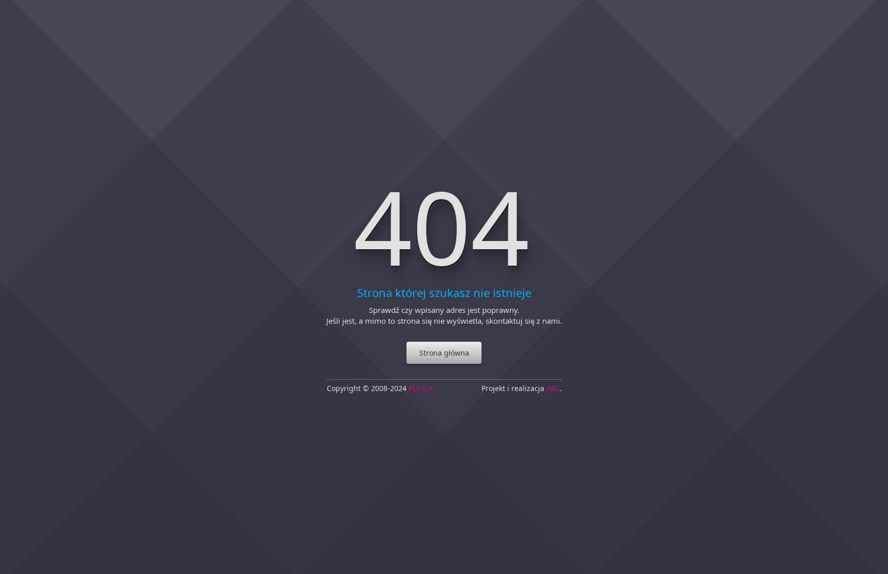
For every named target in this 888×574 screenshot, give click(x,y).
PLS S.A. (422, 388)
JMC (553, 388)
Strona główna (444, 353)
